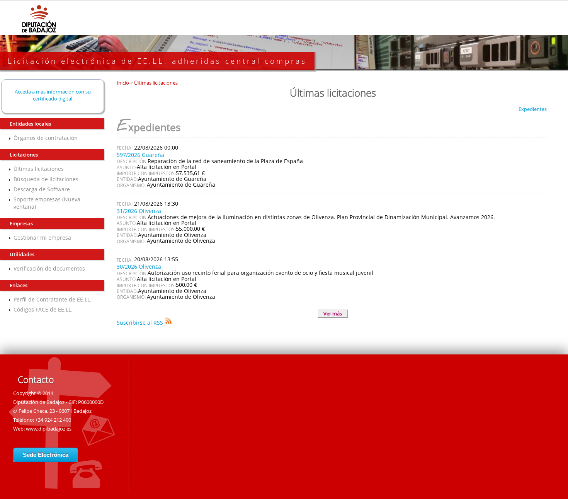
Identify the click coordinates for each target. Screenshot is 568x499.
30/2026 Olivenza (139, 266)
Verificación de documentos (49, 268)
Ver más (332, 313)
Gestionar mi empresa (42, 237)
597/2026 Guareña (140, 154)
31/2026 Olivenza (139, 211)
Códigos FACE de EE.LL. (43, 309)
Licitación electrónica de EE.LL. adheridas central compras (157, 61)
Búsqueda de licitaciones (46, 179)
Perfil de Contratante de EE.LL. (53, 299)
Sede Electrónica (45, 454)
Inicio (123, 82)
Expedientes (533, 109)
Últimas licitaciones (39, 168)
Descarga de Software (42, 189)
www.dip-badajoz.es (48, 428)
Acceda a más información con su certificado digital (53, 95)
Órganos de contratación (46, 137)
